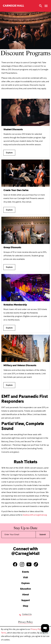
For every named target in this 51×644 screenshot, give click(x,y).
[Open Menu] (46, 6)
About (25, 594)
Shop (25, 605)
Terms (3, 633)
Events (25, 571)
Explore (25, 583)
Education (25, 588)
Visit (25, 577)
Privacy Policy (37, 629)
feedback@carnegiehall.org (35, 515)
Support (25, 600)
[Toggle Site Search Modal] (41, 6)
